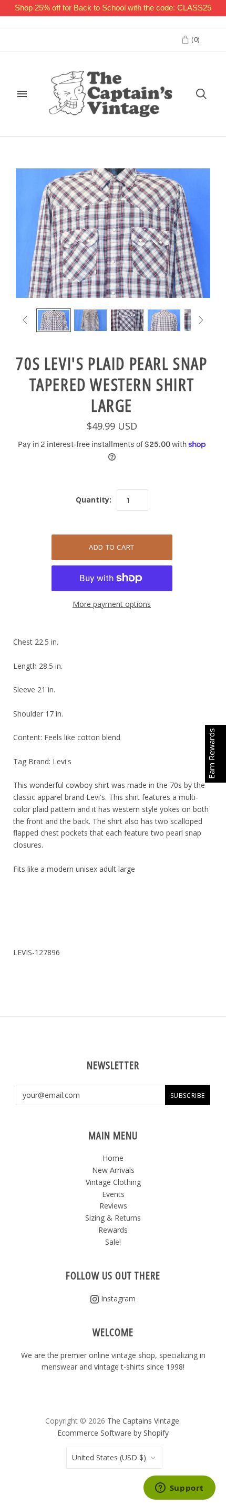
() (194, 39)
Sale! (113, 1242)
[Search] (201, 94)
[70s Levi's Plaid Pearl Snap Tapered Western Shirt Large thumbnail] (53, 320)
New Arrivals (113, 1170)
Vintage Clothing (113, 1182)
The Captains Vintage (143, 1421)
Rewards (113, 1230)
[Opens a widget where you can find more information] (179, 1489)
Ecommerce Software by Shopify (113, 1433)
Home (113, 1158)
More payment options (112, 604)
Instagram (117, 1298)
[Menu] (22, 94)
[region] (113, 8)
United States (109, 1457)
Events (113, 1194)
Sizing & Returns (113, 1218)
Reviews (113, 1206)
